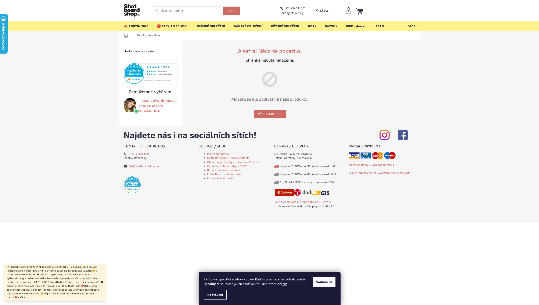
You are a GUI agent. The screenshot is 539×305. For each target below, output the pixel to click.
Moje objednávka (218, 154)
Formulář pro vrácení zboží (224, 174)
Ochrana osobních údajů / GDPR (227, 166)
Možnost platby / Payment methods (371, 165)
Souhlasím (324, 282)
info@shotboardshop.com (158, 100)
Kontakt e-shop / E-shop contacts (228, 158)
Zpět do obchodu (269, 114)
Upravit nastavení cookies (223, 170)
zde (284, 284)
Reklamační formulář (220, 178)
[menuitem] (135, 26)
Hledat (232, 10)
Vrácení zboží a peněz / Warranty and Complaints (379, 173)
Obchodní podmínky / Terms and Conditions (235, 162)
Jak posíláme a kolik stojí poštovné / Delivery (302, 202)
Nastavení (215, 295)
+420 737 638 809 (294, 8)
